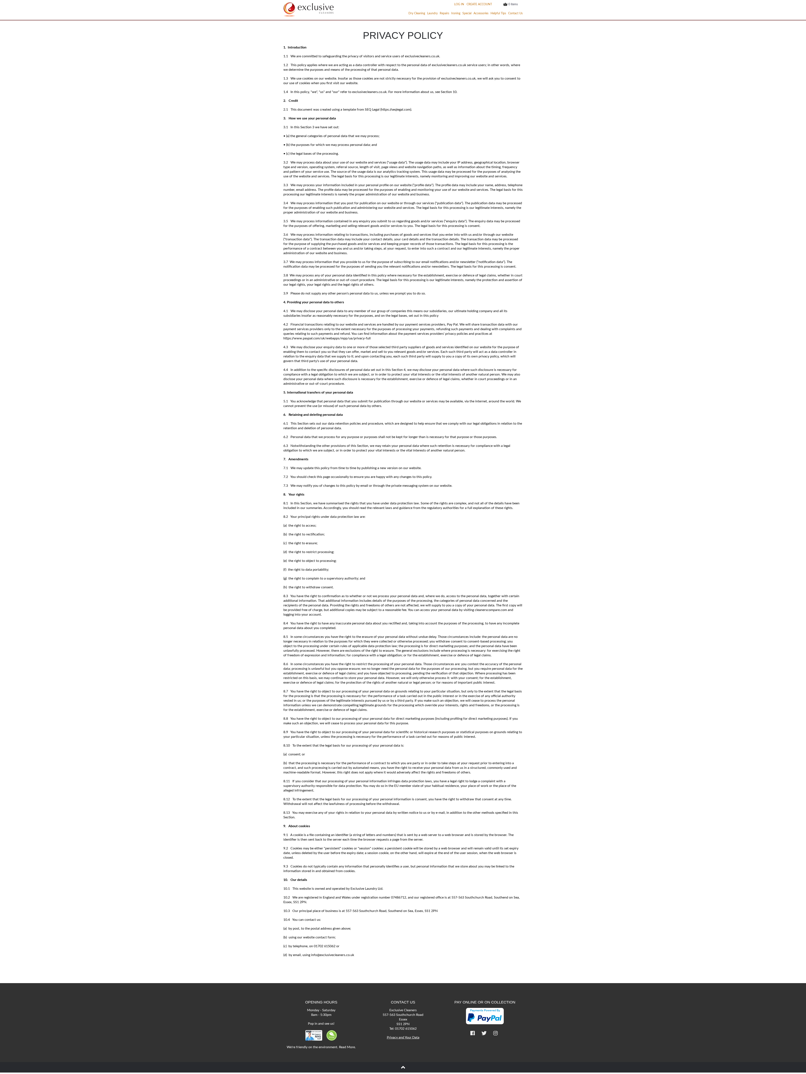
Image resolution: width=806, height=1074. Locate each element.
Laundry (432, 13)
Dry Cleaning (416, 13)
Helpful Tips (498, 13)
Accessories (481, 13)
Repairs (444, 13)
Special (466, 13)
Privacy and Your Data (403, 1037)
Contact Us (515, 13)
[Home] (308, 9)
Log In (459, 4)
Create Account (479, 4)
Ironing (455, 13)
